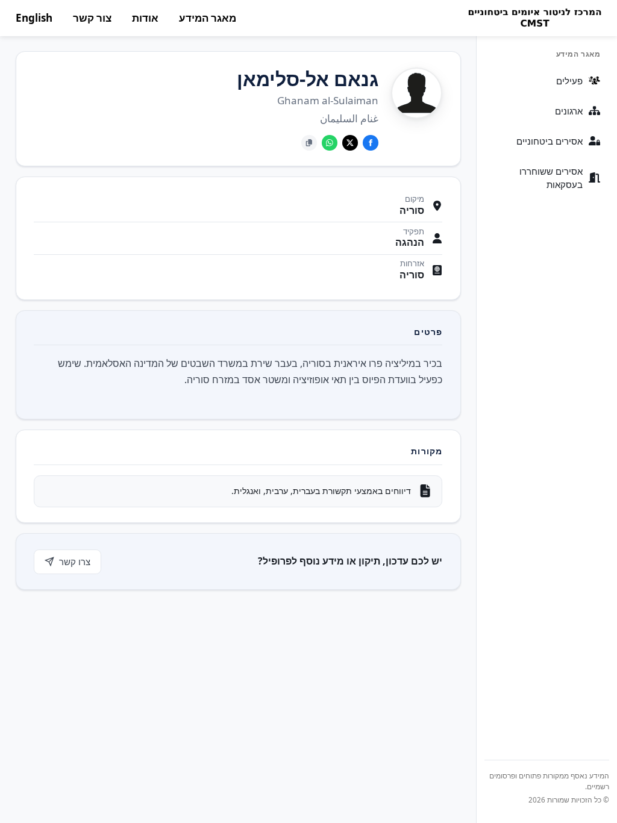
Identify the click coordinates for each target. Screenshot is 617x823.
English (34, 18)
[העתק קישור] (309, 143)
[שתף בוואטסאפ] (329, 143)
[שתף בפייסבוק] (370, 143)
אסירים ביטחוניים (549, 141)
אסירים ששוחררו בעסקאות (551, 177)
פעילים (569, 81)
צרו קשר (74, 561)
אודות (145, 18)
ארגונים (569, 111)
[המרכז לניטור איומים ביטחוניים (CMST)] (534, 18)
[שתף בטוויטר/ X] (350, 143)
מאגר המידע (207, 18)
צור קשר (92, 18)
